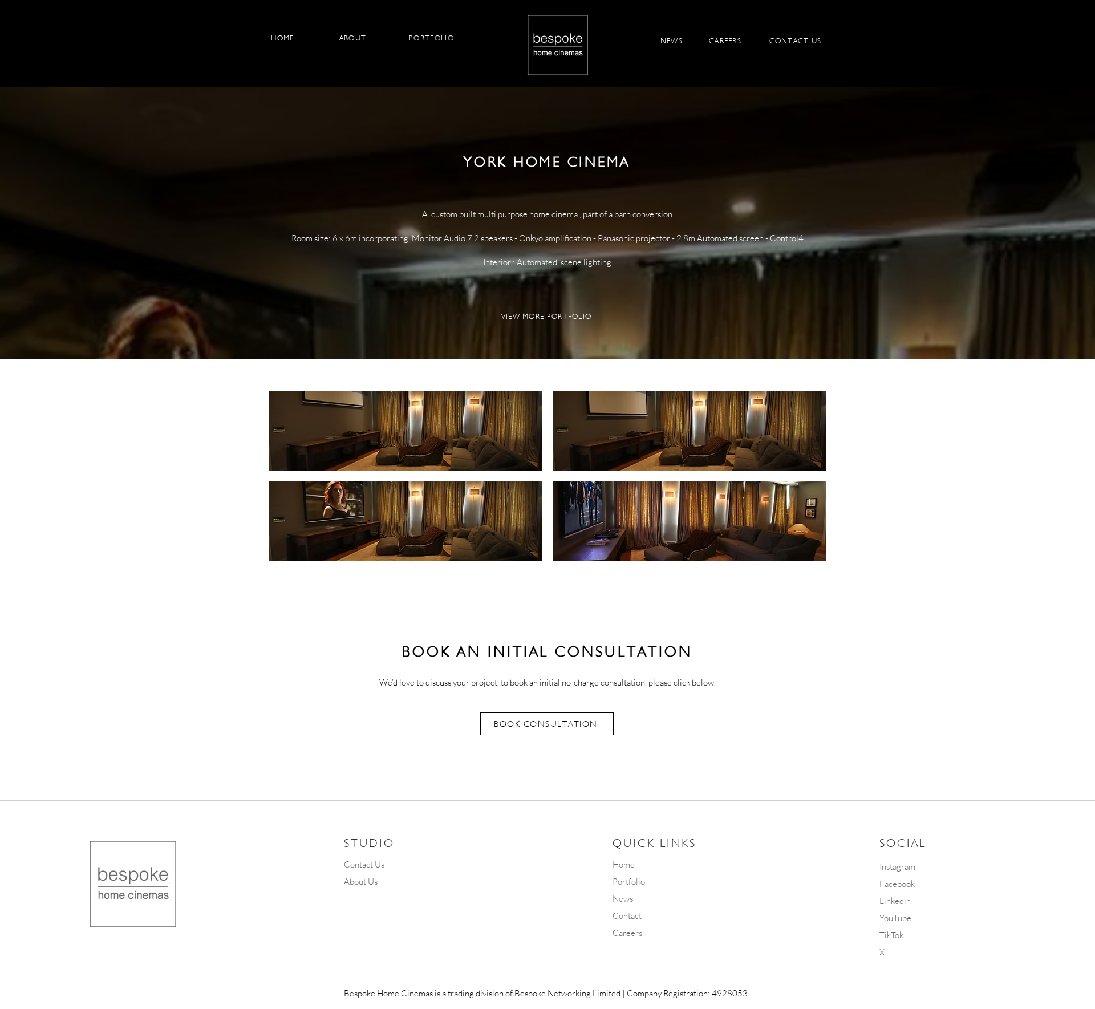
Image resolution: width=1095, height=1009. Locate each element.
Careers (627, 932)
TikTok (891, 935)
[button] (406, 431)
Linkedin (895, 900)
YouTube (895, 918)
